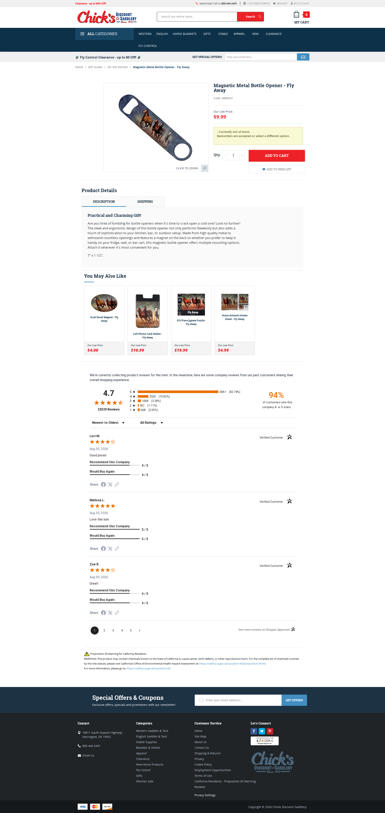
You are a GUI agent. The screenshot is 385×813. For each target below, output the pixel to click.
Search (255, 16)
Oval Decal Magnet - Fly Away (104, 319)
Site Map (200, 736)
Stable (223, 34)
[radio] (192, 391)
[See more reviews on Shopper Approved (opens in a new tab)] (117, 485)
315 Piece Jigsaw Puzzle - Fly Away (191, 322)
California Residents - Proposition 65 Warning (225, 781)
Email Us (88, 755)
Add (277, 155)
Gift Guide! (95, 67)
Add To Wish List (279, 169)
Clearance (274, 34)
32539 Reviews (113, 409)
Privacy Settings (205, 795)
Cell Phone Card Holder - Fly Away (147, 335)
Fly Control (148, 46)
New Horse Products (149, 764)
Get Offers (294, 700)
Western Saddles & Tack (152, 731)
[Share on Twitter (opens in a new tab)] (110, 484)
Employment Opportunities (213, 770)
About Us (201, 742)
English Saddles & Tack (151, 736)
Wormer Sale (144, 781)
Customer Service (258, 3)
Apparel (239, 34)
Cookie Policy (203, 764)
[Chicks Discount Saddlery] (108, 17)
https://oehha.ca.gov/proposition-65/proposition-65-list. (232, 663)
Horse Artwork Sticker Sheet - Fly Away (235, 317)
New (255, 34)
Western (145, 34)
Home (79, 67)
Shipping (145, 201)
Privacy (199, 759)
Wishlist (282, 3)
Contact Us (202, 747)
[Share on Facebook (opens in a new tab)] (103, 485)
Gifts (207, 34)
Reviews (200, 787)
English (162, 34)
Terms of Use (203, 776)
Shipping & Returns (208, 753)
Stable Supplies (146, 742)
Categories (102, 33)
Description (104, 201)
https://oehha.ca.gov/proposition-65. (149, 668)
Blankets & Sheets (148, 747)
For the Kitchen (117, 67)
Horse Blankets (185, 34)
